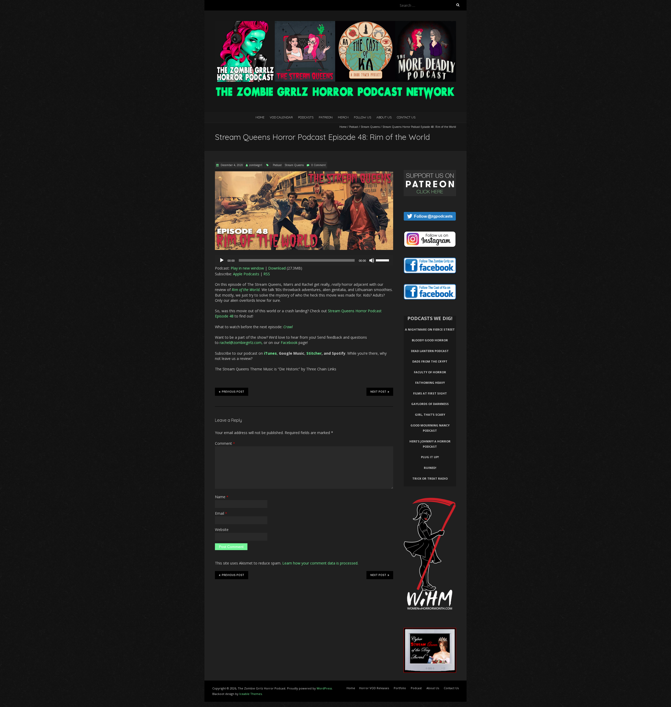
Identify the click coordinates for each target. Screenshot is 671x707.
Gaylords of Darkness (430, 404)
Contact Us (406, 117)
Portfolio (400, 688)
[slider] (383, 260)
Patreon (326, 117)
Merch (343, 117)
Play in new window (247, 268)
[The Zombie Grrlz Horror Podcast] (335, 23)
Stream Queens (370, 127)
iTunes (270, 353)
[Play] (221, 260)
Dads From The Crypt (429, 361)
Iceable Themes (250, 694)
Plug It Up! (430, 457)
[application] (304, 260)
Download (277, 268)
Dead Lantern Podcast (430, 351)
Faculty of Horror (430, 372)
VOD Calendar (281, 117)
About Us (384, 117)
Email (221, 513)
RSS (266, 273)
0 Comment (318, 165)
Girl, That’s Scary (430, 414)
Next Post (378, 391)
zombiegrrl (255, 165)
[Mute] (371, 260)
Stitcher (314, 353)
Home (260, 117)
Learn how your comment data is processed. (320, 563)
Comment (225, 443)
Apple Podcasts (246, 273)
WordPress (324, 688)
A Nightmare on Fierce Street (430, 329)
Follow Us (362, 117)
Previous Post (233, 391)
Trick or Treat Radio (430, 478)
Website (222, 529)
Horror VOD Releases (374, 688)
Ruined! (430, 468)
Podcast (353, 127)
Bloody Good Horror (430, 340)
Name (221, 496)
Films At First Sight (430, 393)
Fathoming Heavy (430, 383)
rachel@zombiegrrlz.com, (241, 342)
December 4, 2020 (231, 165)
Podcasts (305, 117)
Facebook (289, 342)
